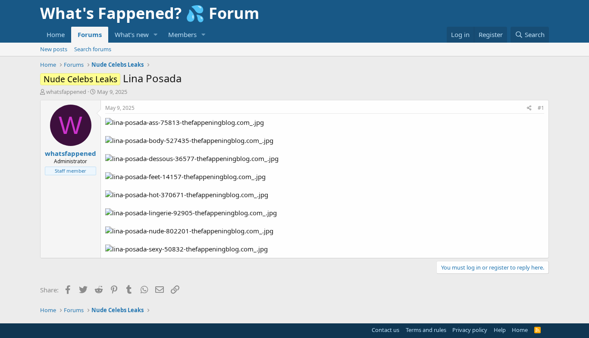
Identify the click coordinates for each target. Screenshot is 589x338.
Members (182, 34)
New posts (53, 49)
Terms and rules (426, 330)
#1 (541, 108)
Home (56, 34)
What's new (132, 34)
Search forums (92, 49)
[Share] (529, 108)
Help (500, 330)
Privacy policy (469, 330)
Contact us (385, 330)
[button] (156, 35)
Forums (90, 34)
